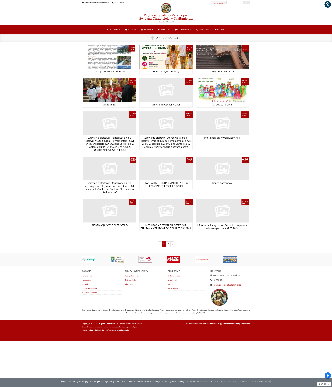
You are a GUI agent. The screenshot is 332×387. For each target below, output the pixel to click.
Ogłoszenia (114, 29)
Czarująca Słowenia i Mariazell (109, 71)
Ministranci (129, 284)
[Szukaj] (246, 2)
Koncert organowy (222, 182)
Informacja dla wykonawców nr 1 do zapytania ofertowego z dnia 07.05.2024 (222, 227)
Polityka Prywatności (241, 381)
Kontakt (220, 29)
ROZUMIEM (324, 384)
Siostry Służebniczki (132, 276)
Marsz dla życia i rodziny (166, 71)
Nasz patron (86, 280)
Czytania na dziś (174, 276)
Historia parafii (87, 276)
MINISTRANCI (110, 104)
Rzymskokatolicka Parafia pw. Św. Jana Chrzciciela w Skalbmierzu (166, 18)
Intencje (131, 29)
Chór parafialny (131, 280)
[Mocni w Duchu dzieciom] (209, 259)
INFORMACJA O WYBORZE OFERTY (109, 225)
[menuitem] (113, 29)
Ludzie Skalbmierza (89, 288)
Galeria (170, 284)
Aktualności (168, 37)
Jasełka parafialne (222, 104)
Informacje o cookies (261, 381)
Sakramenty (183, 29)
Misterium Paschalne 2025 (166, 104)
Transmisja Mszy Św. (90, 292)
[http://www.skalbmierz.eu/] (96, 259)
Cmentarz (165, 29)
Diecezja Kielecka (174, 288)
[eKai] (152, 259)
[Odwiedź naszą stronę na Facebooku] (328, 375)
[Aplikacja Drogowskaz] (180, 259)
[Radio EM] (124, 259)
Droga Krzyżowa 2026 (222, 71)
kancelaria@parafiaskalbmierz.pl (96, 2)
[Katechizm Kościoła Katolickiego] (237, 259)
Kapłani (85, 284)
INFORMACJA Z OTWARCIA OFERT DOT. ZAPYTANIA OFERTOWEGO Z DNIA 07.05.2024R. (166, 227)
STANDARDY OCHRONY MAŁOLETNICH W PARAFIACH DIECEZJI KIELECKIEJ (166, 184)
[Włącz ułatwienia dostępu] (327, 4)
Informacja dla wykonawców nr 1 (222, 137)
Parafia (147, 29)
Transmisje (203, 29)
